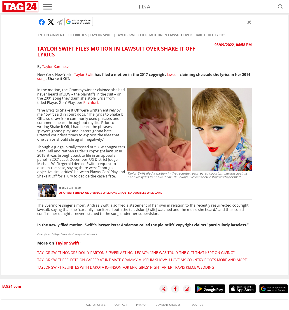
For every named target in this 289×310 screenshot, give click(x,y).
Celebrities (77, 35)
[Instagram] (187, 289)
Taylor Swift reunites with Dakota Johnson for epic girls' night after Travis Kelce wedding (125, 267)
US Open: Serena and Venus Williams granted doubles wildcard (111, 192)
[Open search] (280, 7)
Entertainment (51, 35)
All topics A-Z (95, 304)
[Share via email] (59, 22)
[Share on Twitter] (50, 22)
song (41, 78)
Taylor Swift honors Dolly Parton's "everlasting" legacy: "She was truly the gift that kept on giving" (136, 252)
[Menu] (48, 7)
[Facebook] (175, 289)
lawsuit (173, 74)
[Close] (249, 22)
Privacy (141, 304)
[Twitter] (163, 289)
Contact (120, 304)
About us (196, 304)
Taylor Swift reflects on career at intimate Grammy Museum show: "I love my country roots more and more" (142, 259)
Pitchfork (91, 102)
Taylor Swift (101, 35)
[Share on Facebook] (41, 22)
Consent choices (168, 304)
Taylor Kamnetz (55, 66)
